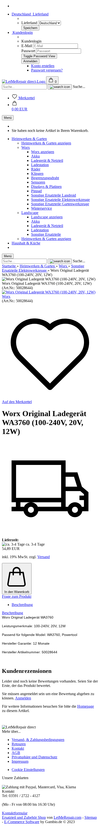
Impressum (20, 761)
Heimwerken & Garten (29, 139)
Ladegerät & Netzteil (47, 160)
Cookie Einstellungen (28, 770)
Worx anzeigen (42, 152)
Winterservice (41, 208)
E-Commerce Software (21, 822)
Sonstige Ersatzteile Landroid (53, 195)
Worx (25, 147)
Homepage (85, 706)
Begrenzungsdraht (45, 178)
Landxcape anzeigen (47, 217)
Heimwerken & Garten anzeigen (46, 143)
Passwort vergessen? (47, 70)
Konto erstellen (42, 66)
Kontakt (18, 748)
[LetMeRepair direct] (24, 81)
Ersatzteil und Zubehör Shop (24, 817)
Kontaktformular (14, 813)
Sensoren (38, 182)
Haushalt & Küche (26, 243)
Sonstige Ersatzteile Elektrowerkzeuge (60, 200)
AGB (16, 753)
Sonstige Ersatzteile (46, 234)
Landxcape (29, 213)
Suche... (79, 87)
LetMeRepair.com (67, 817)
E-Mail (26, 46)
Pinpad (36, 191)
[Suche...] (60, 87)
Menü (8, 118)
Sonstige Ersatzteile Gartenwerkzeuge (60, 204)
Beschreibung (22, 605)
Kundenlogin (22, 32)
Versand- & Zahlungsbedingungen (38, 740)
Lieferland (29, 23)
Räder (35, 169)
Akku (35, 156)
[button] (19, 107)
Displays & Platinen (46, 187)
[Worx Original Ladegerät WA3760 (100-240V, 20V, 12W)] (48, 292)
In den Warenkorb (16, 592)
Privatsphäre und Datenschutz (34, 757)
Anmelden (23, 698)
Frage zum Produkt (16, 596)
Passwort (28, 51)
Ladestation (40, 165)
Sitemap (90, 817)
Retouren (19, 744)
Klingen (37, 173)
